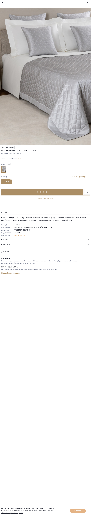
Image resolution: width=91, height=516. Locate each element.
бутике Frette (19, 235)
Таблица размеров (79, 176)
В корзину (42, 192)
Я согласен (77, 511)
